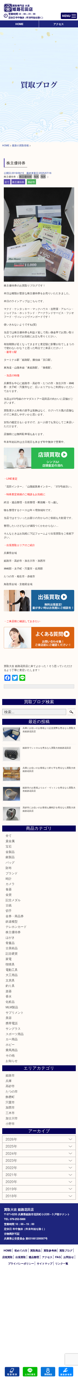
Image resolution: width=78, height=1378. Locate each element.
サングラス (13, 1028)
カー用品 (12, 1039)
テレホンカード (16, 926)
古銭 (9, 905)
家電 (9, 959)
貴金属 (10, 841)
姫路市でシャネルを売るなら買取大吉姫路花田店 (47, 747)
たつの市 (12, 1091)
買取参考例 (50, 1250)
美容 (9, 1017)
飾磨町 (10, 1097)
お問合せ (68, 1257)
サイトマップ (44, 1263)
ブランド (12, 873)
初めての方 (20, 1250)
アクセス (58, 24)
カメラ (10, 884)
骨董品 (10, 943)
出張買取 (20, 1257)
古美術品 (12, 948)
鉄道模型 (12, 921)
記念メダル (13, 900)
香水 (9, 996)
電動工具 (12, 969)
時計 (9, 878)
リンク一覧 (61, 1263)
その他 (10, 1055)
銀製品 (10, 857)
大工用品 (12, 975)
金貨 (9, 894)
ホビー (10, 1044)
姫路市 (10, 1075)
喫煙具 (10, 964)
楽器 (9, 991)
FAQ (58, 1257)
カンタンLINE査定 (30, 1371)
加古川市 (12, 1118)
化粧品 (10, 1001)
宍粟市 (10, 1102)
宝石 (9, 846)
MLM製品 (12, 1007)
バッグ (10, 862)
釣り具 (10, 985)
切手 (9, 910)
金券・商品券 (15, 916)
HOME (19, 24)
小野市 (10, 1123)
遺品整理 (34, 1257)
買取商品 (35, 1250)
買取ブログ (65, 1250)
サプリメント (15, 1012)
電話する (12, 1371)
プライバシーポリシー (21, 1263)
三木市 (10, 1113)
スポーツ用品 (15, 1034)
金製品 (10, 852)
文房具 (10, 980)
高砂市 (31, 182)
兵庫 (9, 1081)
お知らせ (12, 1061)
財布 (9, 868)
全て (7, 182)
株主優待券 (18, 182)
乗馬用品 (12, 1050)
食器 (9, 889)
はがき (10, 937)
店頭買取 (7, 1257)
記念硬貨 (12, 953)
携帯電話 (12, 1023)
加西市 (10, 1107)
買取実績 (66, 1371)
